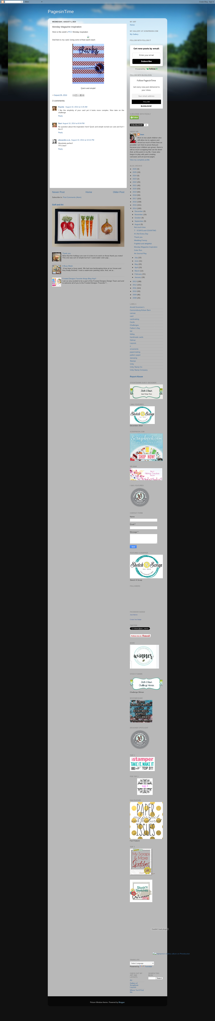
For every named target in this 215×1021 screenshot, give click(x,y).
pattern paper (135, 355)
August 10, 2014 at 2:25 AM (76, 107)
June (137, 261)
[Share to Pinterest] (83, 95)
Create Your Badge (135, 619)
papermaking (135, 352)
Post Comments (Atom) (72, 197)
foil (131, 331)
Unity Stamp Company (139, 370)
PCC (70, 32)
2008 (135, 298)
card (131, 316)
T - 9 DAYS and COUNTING (145, 230)
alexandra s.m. (64, 140)
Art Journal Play (140, 253)
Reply (60, 116)
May (136, 264)
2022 (135, 182)
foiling (132, 334)
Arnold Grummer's (137, 307)
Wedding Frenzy (140, 240)
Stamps (133, 361)
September (139, 221)
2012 (135, 285)
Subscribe (146, 61)
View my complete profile (140, 160)
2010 (135, 291)
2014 (135, 208)
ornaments (134, 349)
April (137, 267)
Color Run (138, 250)
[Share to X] (78, 95)
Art (131, 980)
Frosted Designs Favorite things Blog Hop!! (79, 279)
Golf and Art (57, 205)
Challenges (134, 325)
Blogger (122, 1002)
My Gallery (134, 34)
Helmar (133, 340)
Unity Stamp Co (136, 367)
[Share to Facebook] (81, 95)
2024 (135, 176)
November (139, 214)
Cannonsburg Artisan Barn (140, 310)
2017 (135, 199)
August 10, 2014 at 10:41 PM (82, 140)
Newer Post (58, 192)
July (136, 258)
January (138, 277)
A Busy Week (67, 266)
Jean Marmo (133, 614)
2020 (135, 189)
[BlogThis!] (76, 95)
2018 (135, 195)
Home (89, 192)
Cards (132, 322)
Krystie (61, 107)
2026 (135, 169)
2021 (135, 185)
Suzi (60, 123)
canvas (132, 313)
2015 (135, 205)
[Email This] (74, 95)
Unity (132, 364)
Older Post (118, 192)
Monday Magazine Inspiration (145, 247)
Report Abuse (136, 377)
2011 (135, 288)
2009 (135, 295)
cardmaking (134, 319)
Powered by (140, 69)
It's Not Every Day (141, 234)
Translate (148, 966)
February (138, 274)
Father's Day (135, 328)
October (138, 218)
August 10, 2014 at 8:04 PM (73, 123)
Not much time (140, 227)
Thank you (66, 253)
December (139, 211)
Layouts (133, 343)
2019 (135, 192)
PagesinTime (61, 11)
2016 (135, 202)
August (138, 224)
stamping (133, 358)
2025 (135, 172)
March (137, 271)
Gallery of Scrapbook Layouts (134, 985)
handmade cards (136, 337)
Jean (142, 134)
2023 (135, 179)
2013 (135, 281)
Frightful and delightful (143, 244)
